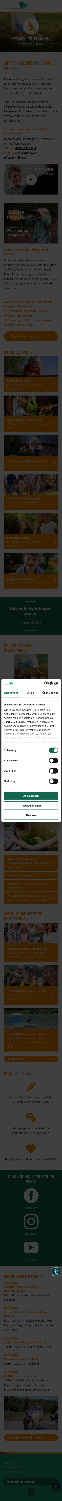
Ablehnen (31, 815)
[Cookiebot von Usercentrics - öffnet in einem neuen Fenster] (44, 683)
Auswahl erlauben (31, 805)
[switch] (53, 760)
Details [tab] (30, 692)
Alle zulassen (31, 795)
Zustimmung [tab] (11, 692)
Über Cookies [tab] (50, 692)
